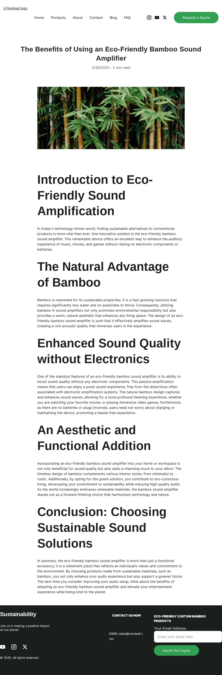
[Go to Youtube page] (159, 17)
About (78, 17)
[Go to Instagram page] (151, 17)
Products (58, 17)
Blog (113, 17)
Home (39, 17)
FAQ (127, 17)
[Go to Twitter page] (165, 17)
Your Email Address (170, 628)
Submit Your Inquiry (176, 650)
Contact (96, 17)
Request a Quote (196, 17)
